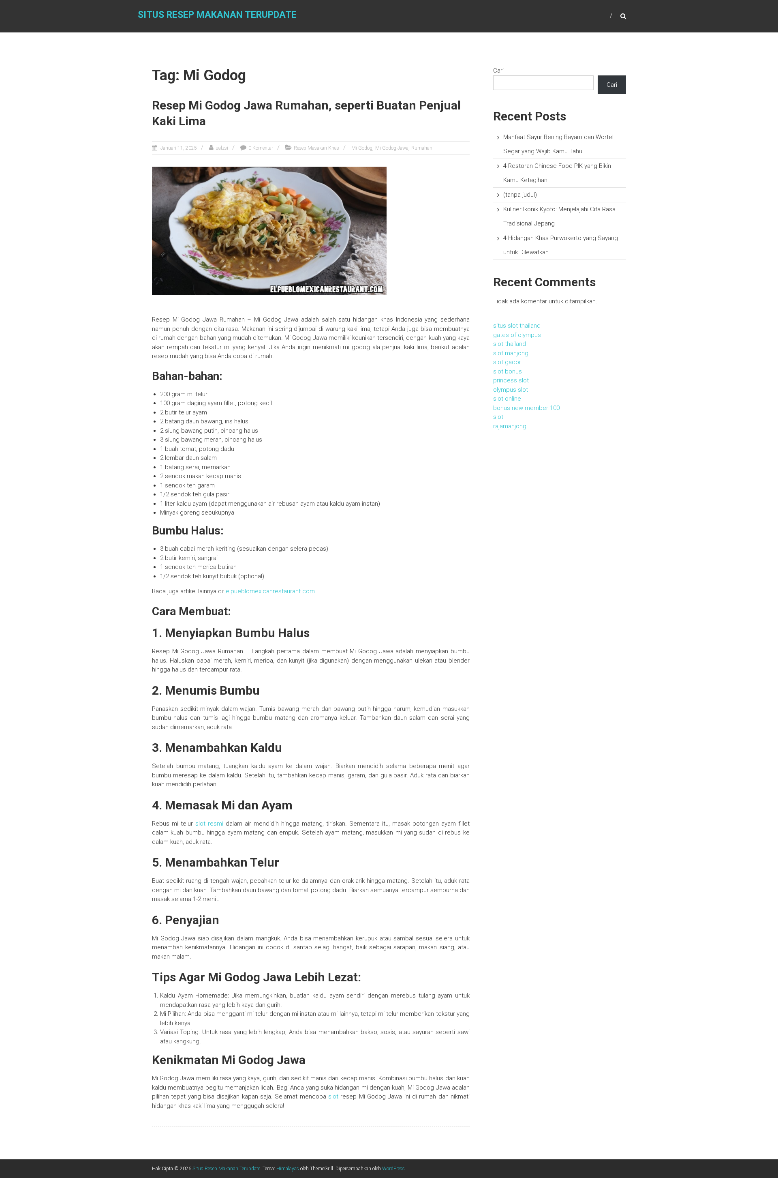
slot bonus (507, 371)
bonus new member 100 (526, 408)
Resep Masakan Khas (316, 148)
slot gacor (507, 362)
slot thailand (509, 344)
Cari (498, 70)
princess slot (511, 380)
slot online (507, 398)
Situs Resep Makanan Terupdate (217, 14)
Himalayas (287, 1169)
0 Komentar (260, 148)
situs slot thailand (517, 325)
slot (333, 1096)
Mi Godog (361, 148)
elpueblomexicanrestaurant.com (270, 591)
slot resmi (209, 823)
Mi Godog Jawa (391, 148)
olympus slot (510, 389)
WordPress (393, 1169)
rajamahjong (509, 426)
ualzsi (222, 148)
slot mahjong (510, 353)
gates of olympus (517, 335)
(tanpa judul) (520, 194)
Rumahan (421, 148)
